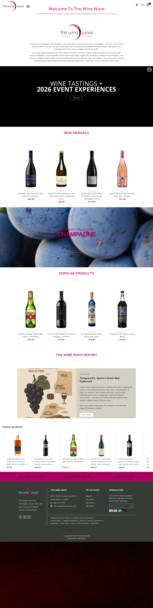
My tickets (90, 503)
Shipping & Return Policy (60, 518)
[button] (2, 451)
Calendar (76, 98)
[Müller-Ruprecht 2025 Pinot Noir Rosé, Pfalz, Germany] (122, 168)
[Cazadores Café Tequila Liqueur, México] (122, 309)
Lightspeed (81, 538)
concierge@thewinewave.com (65, 506)
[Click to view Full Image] (44, 391)
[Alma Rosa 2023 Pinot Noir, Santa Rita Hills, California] (30, 168)
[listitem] (17, 451)
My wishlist (90, 506)
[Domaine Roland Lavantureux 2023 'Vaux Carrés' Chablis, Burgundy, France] (61, 168)
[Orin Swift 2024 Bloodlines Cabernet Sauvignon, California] (61, 309)
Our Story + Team (68, 523)
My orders (90, 499)
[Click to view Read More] (49, 391)
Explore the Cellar (76, 252)
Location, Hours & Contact (82, 518)
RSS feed (95, 523)
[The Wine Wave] (13, 6)
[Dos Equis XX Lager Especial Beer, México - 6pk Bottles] (30, 309)
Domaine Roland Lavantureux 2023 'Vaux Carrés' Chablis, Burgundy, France (61, 196)
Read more (86, 415)
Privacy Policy (56, 521)
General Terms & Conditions (91, 521)
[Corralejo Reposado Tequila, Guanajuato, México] (91, 309)
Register (89, 496)
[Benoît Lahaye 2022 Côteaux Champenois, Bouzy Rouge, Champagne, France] (91, 168)
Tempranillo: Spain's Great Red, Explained (100, 379)
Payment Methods (70, 521)
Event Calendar (83, 523)
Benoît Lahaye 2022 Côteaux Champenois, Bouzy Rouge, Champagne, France (92, 196)
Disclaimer (55, 523)
